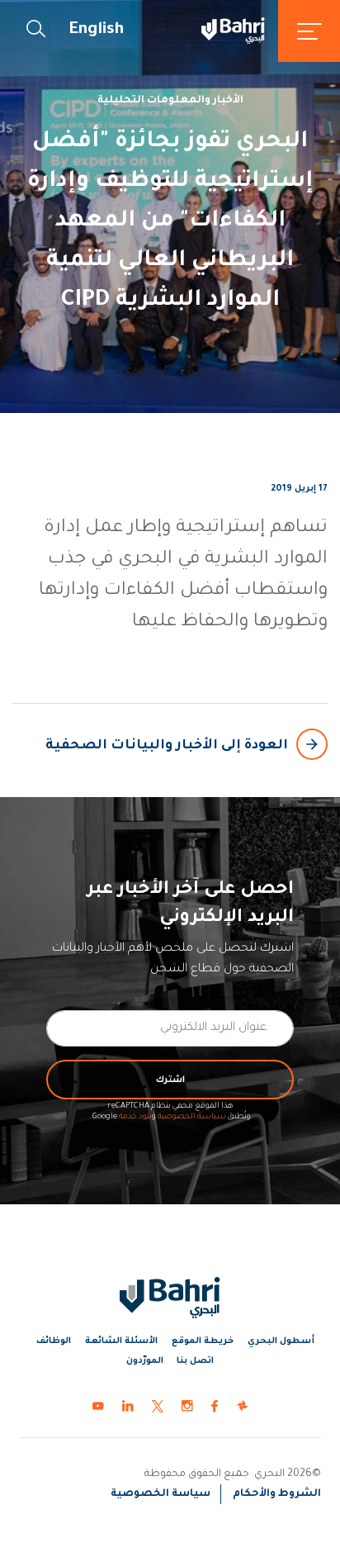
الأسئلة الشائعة (121, 1341)
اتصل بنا (195, 1361)
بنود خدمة (135, 1117)
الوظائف (53, 1341)
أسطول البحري (281, 1341)
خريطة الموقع (203, 1341)
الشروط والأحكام (277, 1494)
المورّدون (144, 1361)
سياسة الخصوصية (192, 1117)
